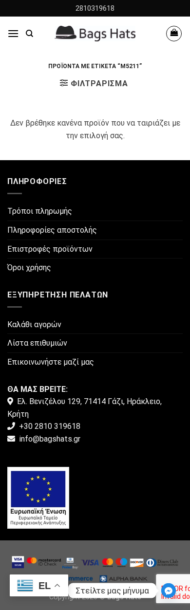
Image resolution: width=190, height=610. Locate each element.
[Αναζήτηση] (29, 33)
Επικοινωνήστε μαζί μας (50, 362)
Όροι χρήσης (29, 267)
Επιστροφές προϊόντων (50, 249)
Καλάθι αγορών (34, 324)
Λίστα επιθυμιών (37, 343)
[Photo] (38, 497)
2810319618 (95, 8)
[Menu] (13, 33)
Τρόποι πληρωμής (39, 211)
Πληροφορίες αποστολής (52, 230)
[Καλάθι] (174, 33)
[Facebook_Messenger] (168, 590)
